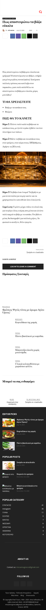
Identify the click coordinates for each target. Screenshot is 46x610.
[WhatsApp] (23, 36)
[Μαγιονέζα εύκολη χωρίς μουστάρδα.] (7, 351)
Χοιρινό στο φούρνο (25, 474)
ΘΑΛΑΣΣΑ (6, 306)
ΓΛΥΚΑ (17, 333)
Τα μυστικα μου (9, 18)
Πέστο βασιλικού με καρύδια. (29, 336)
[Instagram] (23, 583)
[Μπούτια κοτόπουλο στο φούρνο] (8, 489)
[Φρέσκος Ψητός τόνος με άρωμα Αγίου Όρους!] (23, 290)
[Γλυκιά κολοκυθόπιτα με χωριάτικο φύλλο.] (7, 365)
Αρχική (36, 593)
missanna (11, 30)
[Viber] (18, 36)
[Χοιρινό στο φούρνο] (8, 477)
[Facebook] (12, 36)
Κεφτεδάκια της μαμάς (26, 322)
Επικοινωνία (30, 595)
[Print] (35, 36)
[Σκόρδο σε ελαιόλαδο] (34, 390)
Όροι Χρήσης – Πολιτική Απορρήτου (18, 593)
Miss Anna (14, 595)
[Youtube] (29, 583)
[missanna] (4, 30)
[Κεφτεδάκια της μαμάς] (7, 323)
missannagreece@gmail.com (27, 567)
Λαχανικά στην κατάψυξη (12, 403)
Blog (12, 399)
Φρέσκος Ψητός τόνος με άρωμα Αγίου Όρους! (23, 311)
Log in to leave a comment (23, 266)
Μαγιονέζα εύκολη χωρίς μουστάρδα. (27, 351)
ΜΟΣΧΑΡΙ (18, 319)
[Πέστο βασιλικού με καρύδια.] (7, 337)
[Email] (29, 36)
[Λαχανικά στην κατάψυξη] (12, 390)
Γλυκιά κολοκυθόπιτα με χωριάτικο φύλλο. (27, 365)
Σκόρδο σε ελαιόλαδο (35, 252)
